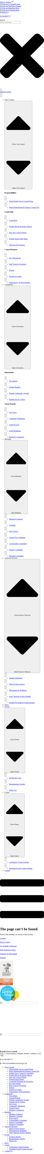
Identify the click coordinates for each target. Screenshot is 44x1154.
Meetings (8, 1112)
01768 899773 (5, 16)
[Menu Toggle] (1, 95)
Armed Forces (14, 1108)
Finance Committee (16, 1122)
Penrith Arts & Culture (17, 1102)
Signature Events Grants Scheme (20, 1149)
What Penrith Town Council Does (21, 1069)
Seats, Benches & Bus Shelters (20, 1133)
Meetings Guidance (16, 1114)
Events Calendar (15, 1137)
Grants (7, 1145)
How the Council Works (17, 1077)
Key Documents (15, 1084)
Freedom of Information (8, 954)
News (7, 1143)
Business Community (16, 1110)
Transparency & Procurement (19, 1092)
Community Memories (17, 1106)
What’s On (13, 1141)
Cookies (3, 938)
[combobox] (10, 22)
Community (9, 1094)
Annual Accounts (15, 1090)
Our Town (12, 1104)
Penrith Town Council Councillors (21, 1073)
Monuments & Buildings (18, 1131)
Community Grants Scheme (19, 1147)
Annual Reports (14, 1098)
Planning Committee (16, 1124)
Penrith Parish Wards (16, 1079)
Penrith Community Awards (19, 1100)
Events (7, 1135)
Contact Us (9, 1151)
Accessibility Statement (8, 946)
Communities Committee (18, 1120)
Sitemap (3, 958)
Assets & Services (11, 1127)
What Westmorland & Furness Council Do (24, 1071)
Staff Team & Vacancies (17, 1086)
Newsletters (13, 1096)
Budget (11, 1088)
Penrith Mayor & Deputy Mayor (20, 1075)
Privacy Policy (5, 942)
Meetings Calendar (15, 1116)
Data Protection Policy (8, 950)
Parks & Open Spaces (17, 1129)
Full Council (13, 1118)
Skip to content (5, 2)
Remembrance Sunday (17, 1139)
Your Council (9, 1067)
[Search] (1, 89)
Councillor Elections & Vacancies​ (21, 1081)
